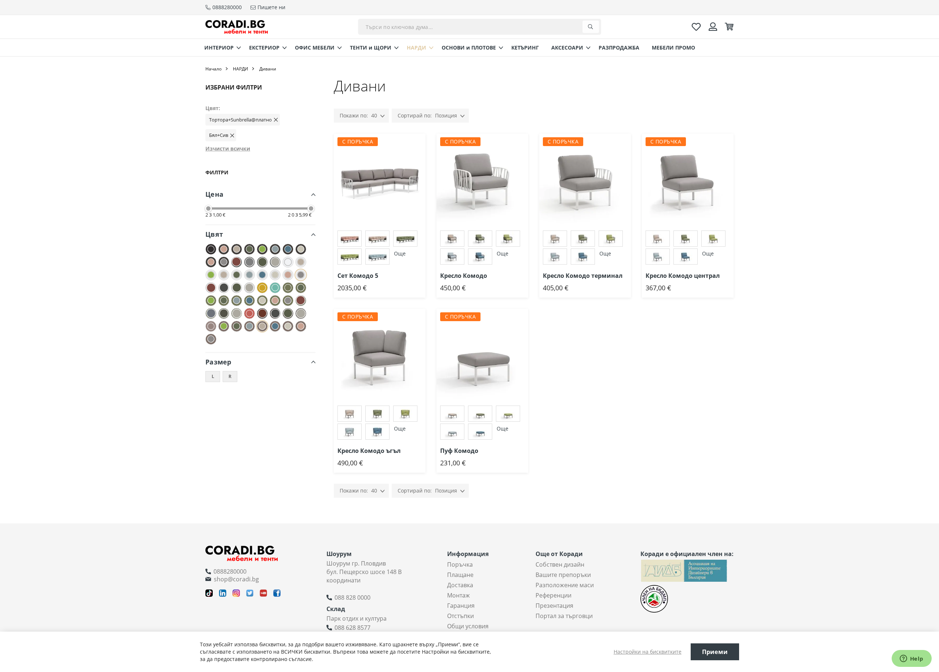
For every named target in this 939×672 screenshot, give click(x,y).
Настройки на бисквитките (648, 651)
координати (343, 580)
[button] (425, 148)
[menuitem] (220, 47)
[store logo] (236, 26)
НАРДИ (240, 69)
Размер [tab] (218, 361)
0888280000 (229, 571)
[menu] (469, 47)
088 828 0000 (352, 597)
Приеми (715, 652)
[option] (349, 238)
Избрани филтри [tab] (233, 87)
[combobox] (479, 27)
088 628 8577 (352, 628)
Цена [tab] (214, 194)
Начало (213, 69)
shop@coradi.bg (236, 579)
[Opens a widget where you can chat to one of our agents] (911, 659)
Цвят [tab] (214, 234)
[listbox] (379, 248)
